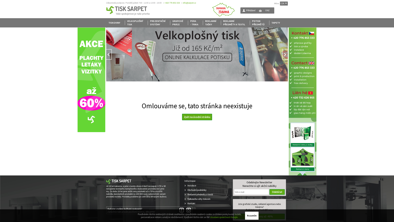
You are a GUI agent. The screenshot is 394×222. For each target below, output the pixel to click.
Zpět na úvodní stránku (197, 117)
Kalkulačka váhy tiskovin (198, 198)
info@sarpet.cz (189, 3)
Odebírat (277, 192)
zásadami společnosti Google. (224, 217)
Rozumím (252, 215)
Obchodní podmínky (196, 190)
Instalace (191, 185)
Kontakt (191, 203)
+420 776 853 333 (172, 3)
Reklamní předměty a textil (200, 194)
